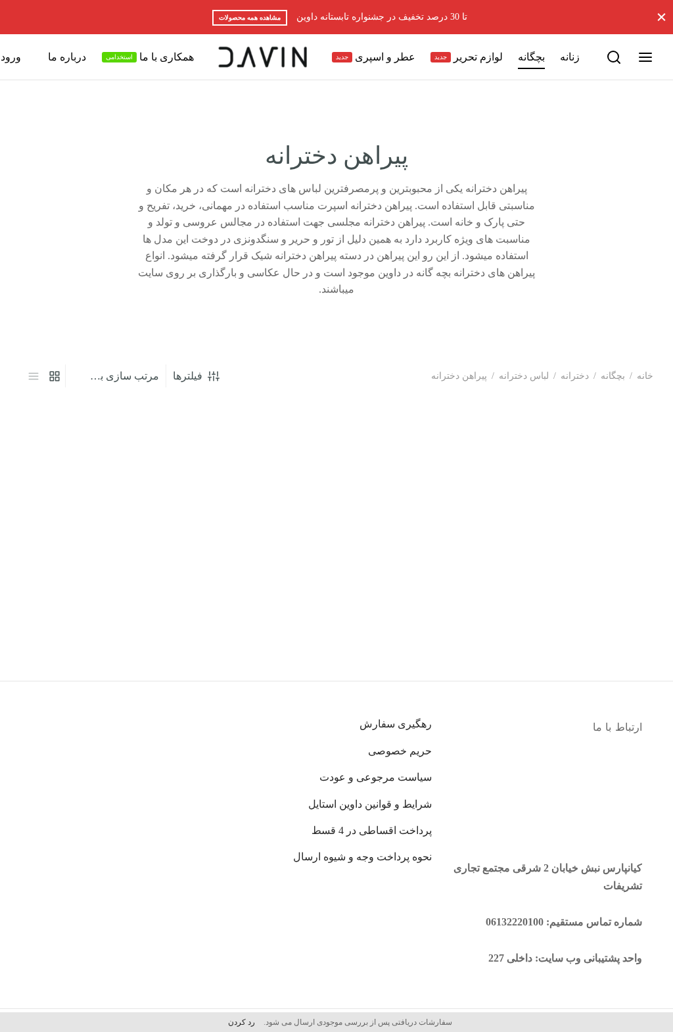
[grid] (54, 375)
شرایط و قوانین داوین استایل (370, 804)
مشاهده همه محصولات (250, 17)
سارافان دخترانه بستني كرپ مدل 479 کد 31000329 (591, 602)
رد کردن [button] (241, 1022)
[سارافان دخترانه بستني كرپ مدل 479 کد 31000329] (582, 507)
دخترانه (575, 376)
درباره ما (67, 56)
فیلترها (187, 375)
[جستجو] (614, 57)
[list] (33, 375)
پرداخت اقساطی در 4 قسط (372, 830)
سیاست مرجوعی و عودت (375, 777)
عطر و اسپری (375, 56)
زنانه (570, 56)
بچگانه (531, 56)
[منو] (645, 57)
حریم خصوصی (400, 750)
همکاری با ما (150, 56)
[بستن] (661, 17)
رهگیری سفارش (396, 723)
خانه (645, 376)
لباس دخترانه (524, 376)
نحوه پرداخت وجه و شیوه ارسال (362, 856)
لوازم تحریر (468, 56)
